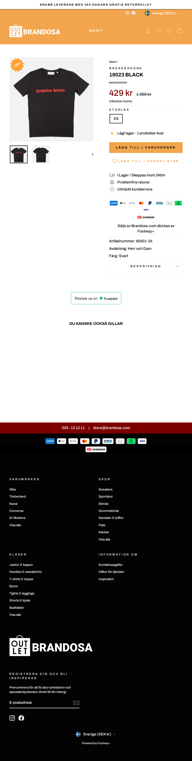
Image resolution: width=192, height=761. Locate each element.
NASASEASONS (125, 68)
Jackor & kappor (21, 565)
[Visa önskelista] (170, 31)
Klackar (104, 532)
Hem (112, 62)
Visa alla (15, 525)
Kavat (13, 504)
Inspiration (106, 579)
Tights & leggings (21, 593)
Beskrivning (145, 266)
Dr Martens (17, 518)
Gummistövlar (109, 511)
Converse (16, 511)
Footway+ (145, 231)
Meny (96, 31)
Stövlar (104, 504)
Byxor (13, 586)
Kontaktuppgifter (111, 565)
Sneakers (105, 489)
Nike (12, 489)
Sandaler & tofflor (111, 518)
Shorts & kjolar (19, 600)
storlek (119, 109)
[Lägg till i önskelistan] (43, 343)
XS (116, 119)
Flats (102, 525)
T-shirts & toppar (21, 579)
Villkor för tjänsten (111, 572)
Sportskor (106, 496)
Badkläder (16, 607)
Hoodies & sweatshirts (25, 572)
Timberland (17, 496)
